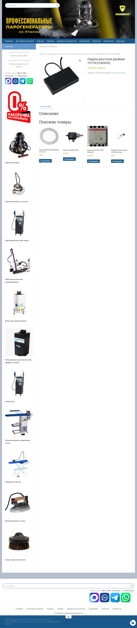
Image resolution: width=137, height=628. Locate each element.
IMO (25, 73)
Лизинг (50, 41)
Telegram (9, 76)
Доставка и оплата (25, 41)
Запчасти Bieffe (48, 46)
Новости (97, 41)
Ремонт (40, 41)
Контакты (109, 41)
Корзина (120, 41)
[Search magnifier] (57, 5)
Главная (9, 41)
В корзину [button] (45, 161)
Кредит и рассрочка (67, 41)
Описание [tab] (46, 106)
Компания (84, 41)
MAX (20, 73)
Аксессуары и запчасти (58, 54)
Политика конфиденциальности (68, 613)
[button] (80, 61)
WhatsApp (22, 76)
